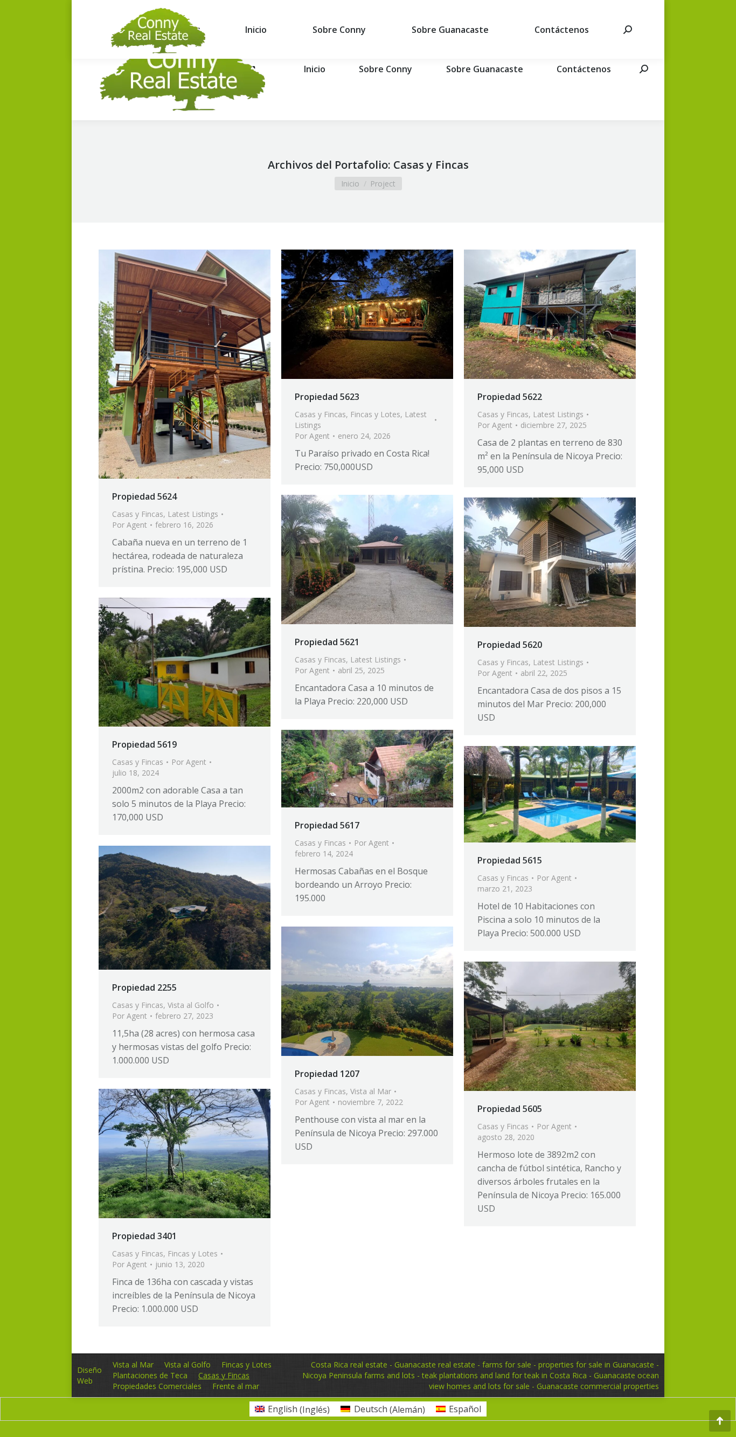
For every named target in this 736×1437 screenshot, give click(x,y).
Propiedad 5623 (327, 397)
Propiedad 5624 (144, 496)
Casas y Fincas (137, 514)
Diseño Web (89, 1375)
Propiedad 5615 (509, 860)
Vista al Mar (370, 1091)
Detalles (199, 364)
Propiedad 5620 (509, 645)
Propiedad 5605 (509, 1109)
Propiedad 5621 (327, 642)
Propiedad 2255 (144, 987)
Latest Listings (193, 514)
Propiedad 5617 (327, 825)
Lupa (170, 364)
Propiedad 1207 (327, 1074)
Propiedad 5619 (144, 744)
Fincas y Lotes (375, 414)
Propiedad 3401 (144, 1236)
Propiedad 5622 (509, 397)
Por (129, 525)
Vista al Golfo (191, 1005)
